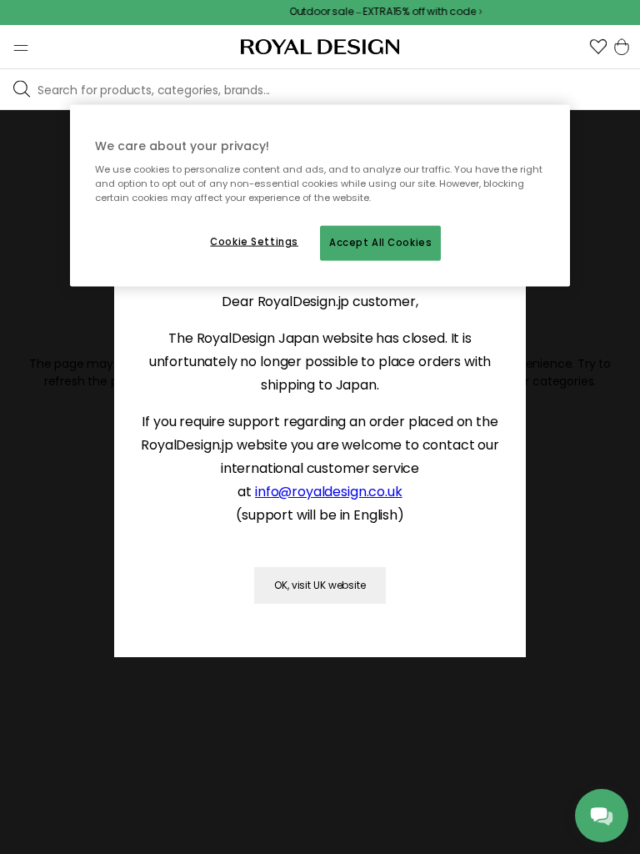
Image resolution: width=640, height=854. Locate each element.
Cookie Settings (254, 242)
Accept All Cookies (380, 242)
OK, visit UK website (320, 585)
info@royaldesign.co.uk (328, 491)
